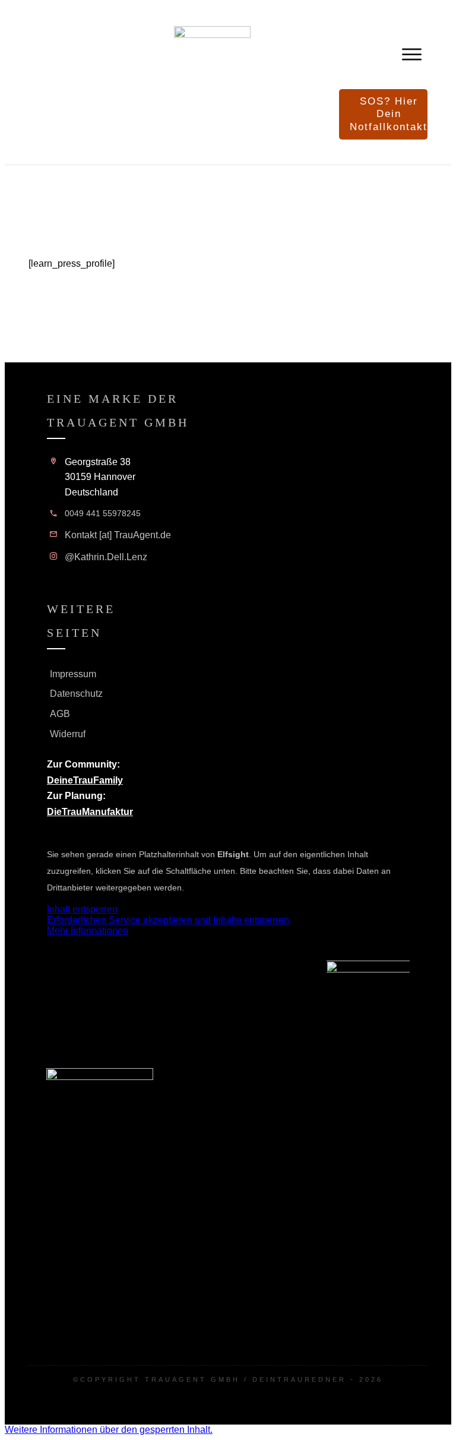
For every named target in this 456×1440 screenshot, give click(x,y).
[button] (109, 1430)
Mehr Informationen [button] (87, 931)
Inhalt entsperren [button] (82, 909)
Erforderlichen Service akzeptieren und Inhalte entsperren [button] (168, 920)
